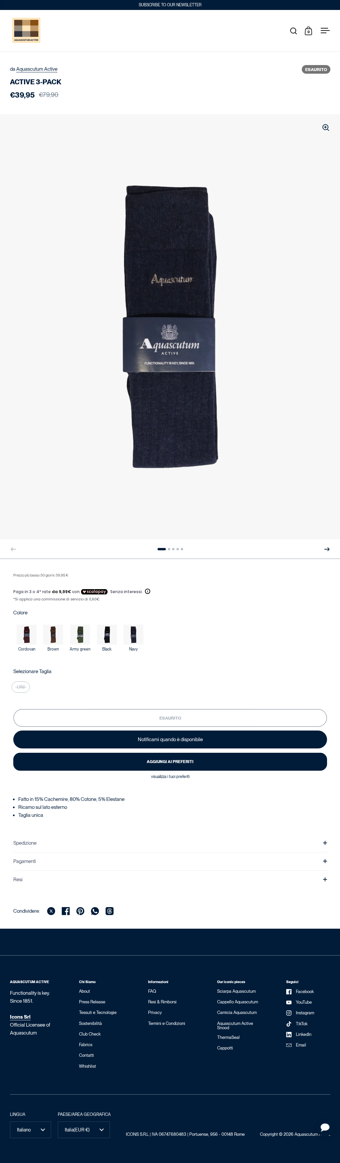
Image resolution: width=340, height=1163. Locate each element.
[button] (327, 549)
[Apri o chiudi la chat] (325, 1128)
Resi (18, 880)
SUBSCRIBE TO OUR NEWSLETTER (170, 5)
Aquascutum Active (36, 69)
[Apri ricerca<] (293, 30)
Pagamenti (24, 861)
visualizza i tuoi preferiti (170, 776)
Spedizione (25, 843)
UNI (21, 687)
